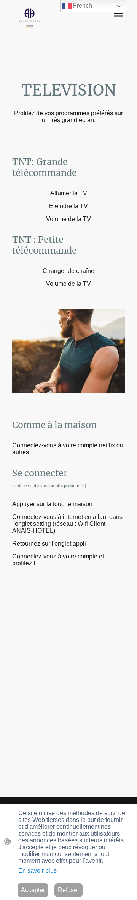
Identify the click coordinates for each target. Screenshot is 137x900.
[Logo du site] (30, 18)
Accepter (33, 890)
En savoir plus (37, 870)
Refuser (68, 890)
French (82, 5)
